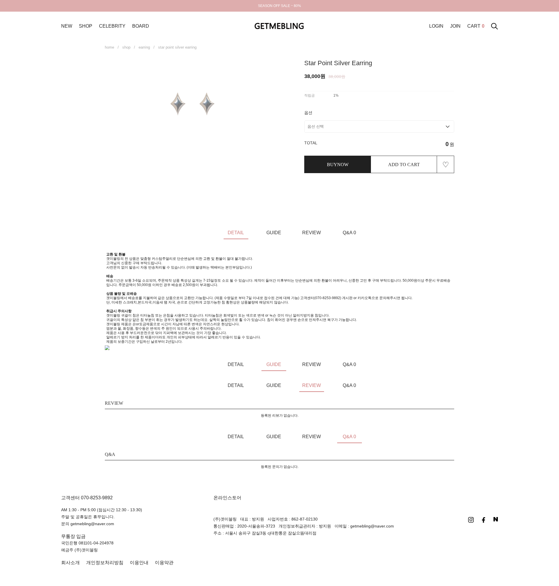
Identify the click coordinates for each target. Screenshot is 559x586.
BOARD (140, 26)
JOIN (455, 26)
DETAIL (236, 232)
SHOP (85, 26)
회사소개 (70, 562)
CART (475, 26)
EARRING (144, 47)
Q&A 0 (349, 232)
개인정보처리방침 (104, 562)
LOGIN (436, 26)
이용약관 (164, 562)
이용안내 (139, 562)
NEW (66, 26)
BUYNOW (338, 164)
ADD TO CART (404, 164)
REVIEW (311, 232)
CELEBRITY (112, 26)
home (109, 47)
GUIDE (273, 232)
